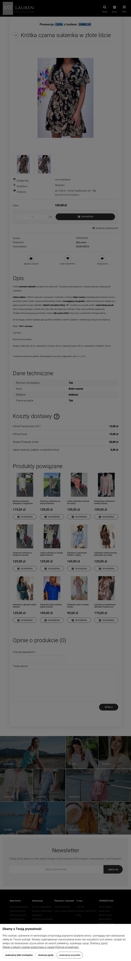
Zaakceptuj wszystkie (70, 955)
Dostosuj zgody (46, 955)
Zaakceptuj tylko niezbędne (19, 955)
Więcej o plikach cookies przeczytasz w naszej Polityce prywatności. (41, 947)
